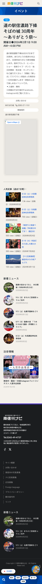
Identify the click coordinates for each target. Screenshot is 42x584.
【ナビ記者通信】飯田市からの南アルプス (29, 259)
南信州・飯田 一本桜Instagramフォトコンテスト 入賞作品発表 (21, 382)
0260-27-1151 (24, 105)
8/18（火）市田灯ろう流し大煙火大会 (29, 244)
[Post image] (9, 287)
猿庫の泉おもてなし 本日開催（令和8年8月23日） (27, 286)
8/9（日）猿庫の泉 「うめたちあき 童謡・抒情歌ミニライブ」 (26, 324)
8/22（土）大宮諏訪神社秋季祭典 (29, 195)
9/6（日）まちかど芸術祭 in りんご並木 (27, 299)
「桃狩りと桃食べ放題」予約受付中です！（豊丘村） (29, 228)
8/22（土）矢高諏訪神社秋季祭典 (29, 211)
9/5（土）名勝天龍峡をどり (27, 311)
